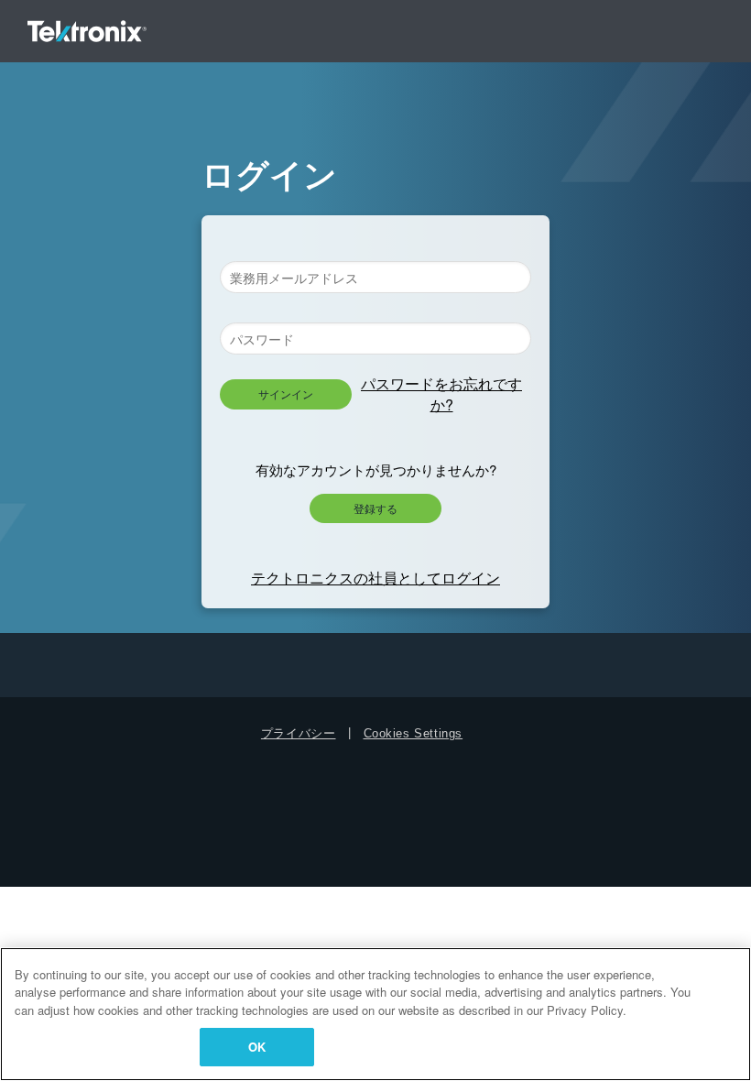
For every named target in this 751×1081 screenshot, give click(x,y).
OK (257, 1046)
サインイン (285, 393)
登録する (375, 508)
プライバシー (298, 733)
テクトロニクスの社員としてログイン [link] (375, 577)
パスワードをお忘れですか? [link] (441, 393)
